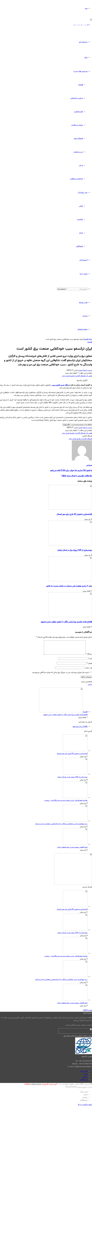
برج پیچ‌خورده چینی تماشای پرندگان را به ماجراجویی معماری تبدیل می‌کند (61, 823)
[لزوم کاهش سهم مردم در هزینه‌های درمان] (75, 844)
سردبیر (89, 370)
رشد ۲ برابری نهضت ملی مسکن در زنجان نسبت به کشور (69, 586)
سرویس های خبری (80, 71)
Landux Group (36, 1084)
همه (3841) (87, 1010)
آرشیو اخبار (83, 260)
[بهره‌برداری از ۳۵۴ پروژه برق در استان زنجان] (70, 545)
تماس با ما (84, 273)
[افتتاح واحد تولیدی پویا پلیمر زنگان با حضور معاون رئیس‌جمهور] (70, 616)
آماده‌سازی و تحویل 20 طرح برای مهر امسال (74, 514)
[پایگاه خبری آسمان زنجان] (82, 25)
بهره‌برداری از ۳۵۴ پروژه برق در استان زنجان (74, 550)
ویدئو (81, 233)
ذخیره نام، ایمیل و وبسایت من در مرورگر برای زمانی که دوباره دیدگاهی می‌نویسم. (60, 672)
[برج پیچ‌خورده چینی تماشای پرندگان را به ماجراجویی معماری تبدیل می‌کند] (75, 821)
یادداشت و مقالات (76, 178)
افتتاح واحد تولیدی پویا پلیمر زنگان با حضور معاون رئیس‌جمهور (66, 621)
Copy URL (66, 425)
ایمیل (89, 663)
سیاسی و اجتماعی (76, 98)
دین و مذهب (78, 152)
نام (90, 658)
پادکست (80, 219)
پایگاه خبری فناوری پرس (60, 385)
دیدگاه (89, 654)
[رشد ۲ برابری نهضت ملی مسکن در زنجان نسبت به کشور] (70, 580)
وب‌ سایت (88, 668)
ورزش (81, 165)
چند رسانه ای (83, 192)
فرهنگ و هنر (78, 138)
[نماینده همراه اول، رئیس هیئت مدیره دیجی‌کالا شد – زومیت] (75, 797)
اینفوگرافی (79, 246)
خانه (86, 57)
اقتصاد (80, 84)
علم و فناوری (78, 111)
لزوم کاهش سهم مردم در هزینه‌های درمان (72, 847)
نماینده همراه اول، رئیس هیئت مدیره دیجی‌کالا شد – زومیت (66, 800)
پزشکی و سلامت (77, 125)
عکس (81, 206)
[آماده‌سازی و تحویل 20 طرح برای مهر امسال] (70, 509)
